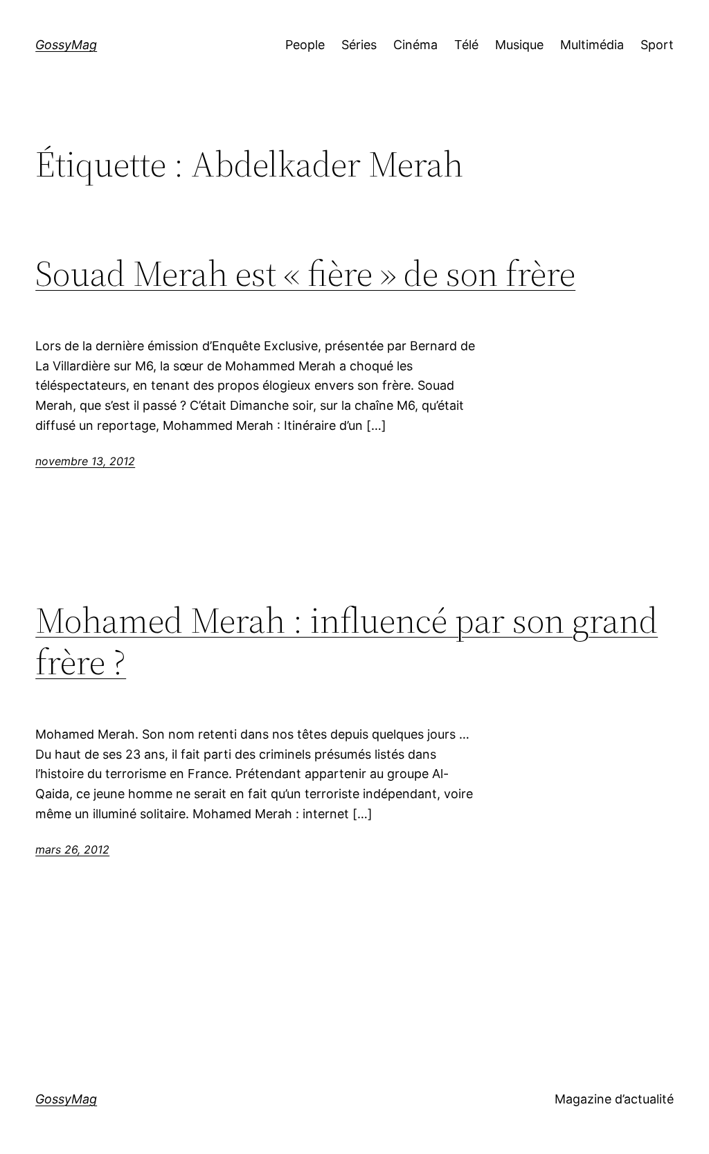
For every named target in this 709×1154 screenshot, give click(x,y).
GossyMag (66, 44)
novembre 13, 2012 (85, 461)
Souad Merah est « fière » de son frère (305, 273)
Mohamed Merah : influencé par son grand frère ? (346, 641)
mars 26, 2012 (72, 849)
